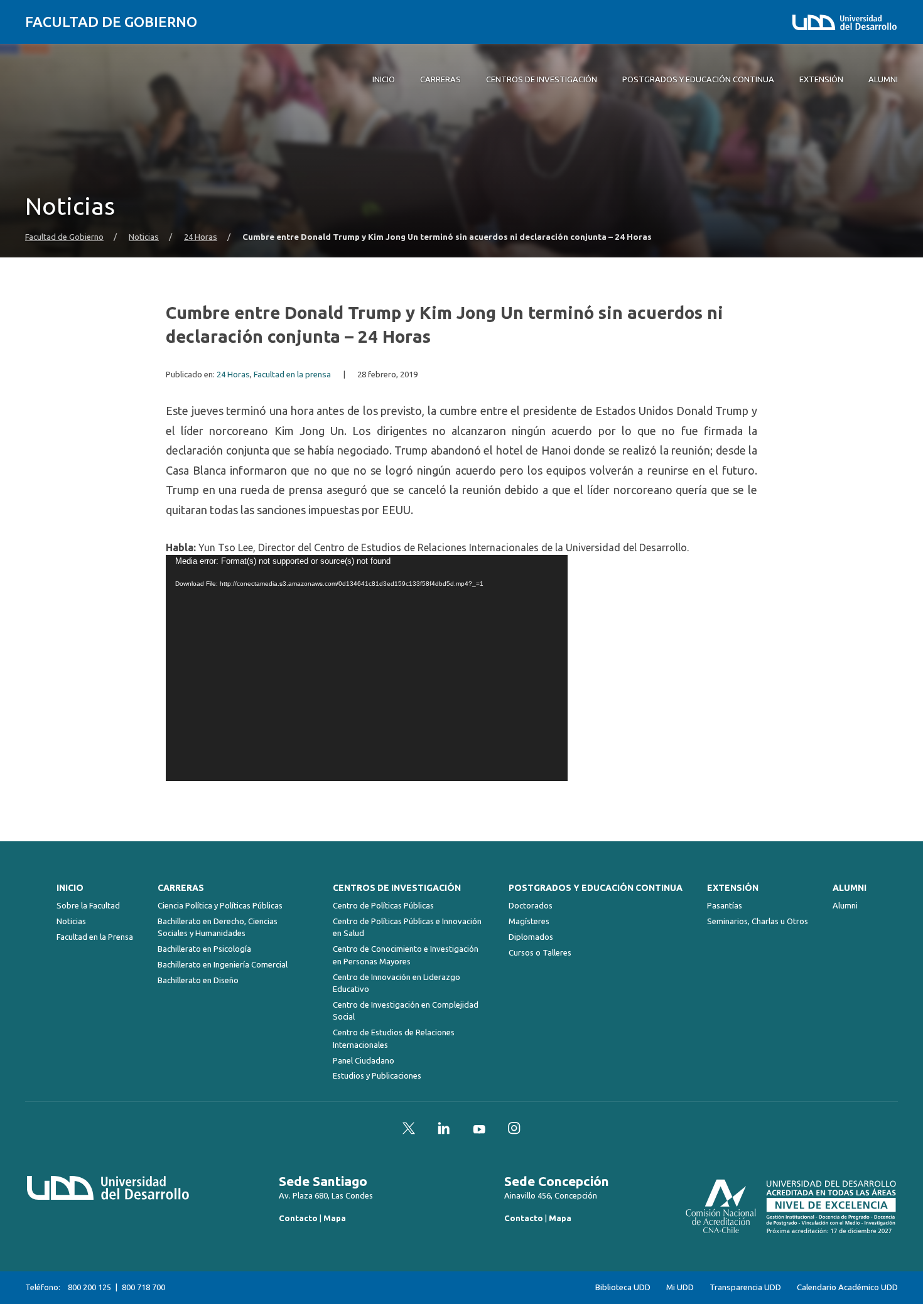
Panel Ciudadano (363, 1060)
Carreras (181, 888)
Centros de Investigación (397, 888)
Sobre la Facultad (88, 905)
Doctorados (531, 905)
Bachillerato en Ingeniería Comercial (223, 964)
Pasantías (724, 905)
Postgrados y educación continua (596, 888)
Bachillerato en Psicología (204, 948)
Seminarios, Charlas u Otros (757, 921)
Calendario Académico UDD (847, 1287)
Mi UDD (680, 1287)
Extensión (732, 888)
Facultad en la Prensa (95, 936)
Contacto (298, 1218)
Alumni (849, 888)
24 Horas (200, 237)
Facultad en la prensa (292, 374)
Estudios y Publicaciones (377, 1075)
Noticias (144, 237)
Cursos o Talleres (540, 952)
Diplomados (531, 936)
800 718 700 (143, 1287)
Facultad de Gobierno (111, 22)
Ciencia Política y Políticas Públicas (220, 905)
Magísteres (529, 921)
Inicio (70, 888)
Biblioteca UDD (622, 1287)
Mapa (334, 1218)
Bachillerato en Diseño (198, 980)
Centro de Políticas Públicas (383, 905)
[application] (367, 668)
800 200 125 (89, 1287)
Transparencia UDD (745, 1287)
